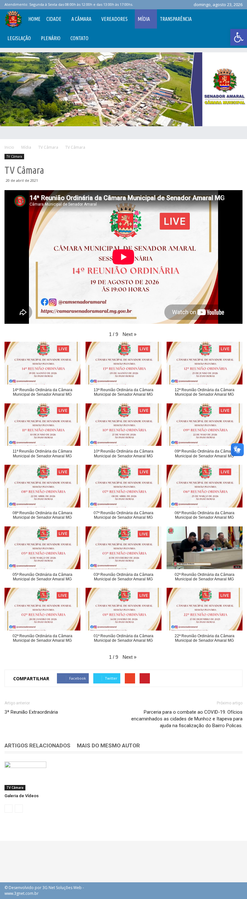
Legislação (19, 38)
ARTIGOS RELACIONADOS (37, 745)
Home (34, 19)
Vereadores (114, 19)
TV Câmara (14, 156)
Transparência (176, 19)
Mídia (144, 19)
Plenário (50, 38)
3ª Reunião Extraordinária (31, 712)
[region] (123, 89)
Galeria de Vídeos (22, 795)
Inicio (9, 147)
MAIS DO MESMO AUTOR (108, 745)
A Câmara (81, 19)
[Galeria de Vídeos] (25, 776)
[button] (238, 37)
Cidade (53, 19)
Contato (79, 38)
